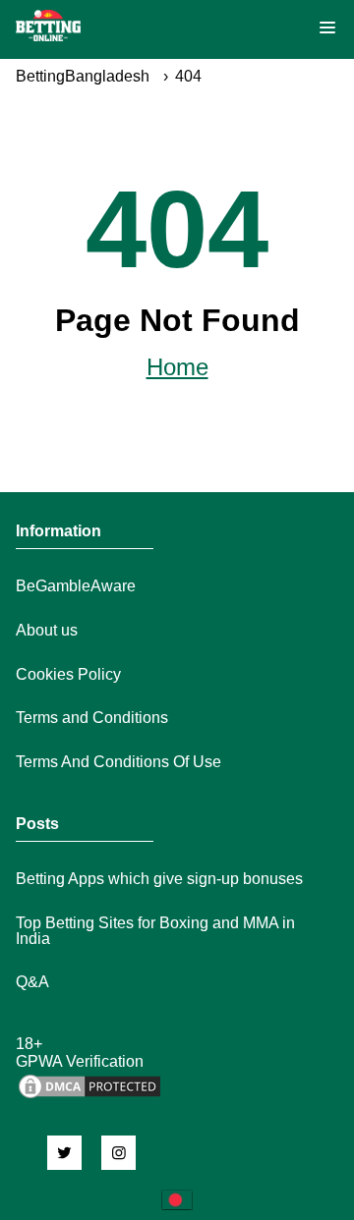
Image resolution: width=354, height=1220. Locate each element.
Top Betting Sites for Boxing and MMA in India (155, 931)
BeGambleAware (76, 586)
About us (47, 630)
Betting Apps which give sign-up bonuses (159, 878)
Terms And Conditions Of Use (118, 761)
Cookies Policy (68, 674)
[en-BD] (177, 1200)
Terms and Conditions (92, 717)
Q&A (32, 981)
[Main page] (48, 25)
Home (177, 367)
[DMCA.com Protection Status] (89, 1095)
